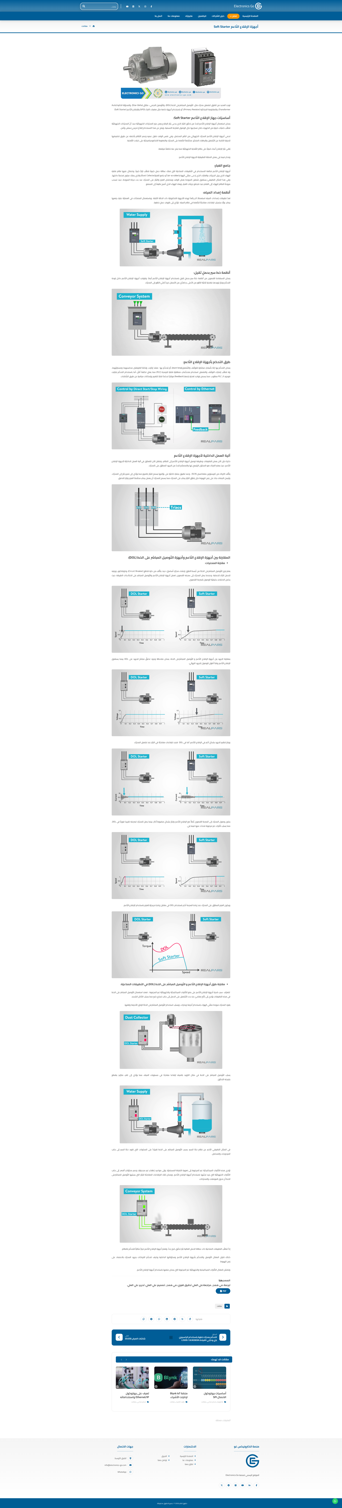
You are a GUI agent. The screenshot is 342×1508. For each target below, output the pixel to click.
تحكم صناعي (211, 1401)
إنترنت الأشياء (180, 1401)
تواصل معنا (162, 1460)
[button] (151, 6)
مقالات (219, 1306)
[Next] (121, 1360)
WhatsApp (122, 1472)
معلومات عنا (187, 1460)
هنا (220, 1280)
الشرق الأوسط (120, 1458)
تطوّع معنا (189, 1464)
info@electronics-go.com (115, 1465)
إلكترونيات (220, 1401)
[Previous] (126, 1360)
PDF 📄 (223, 1291)
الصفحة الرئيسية (186, 1456)
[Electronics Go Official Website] (258, 6)
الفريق (164, 1456)
